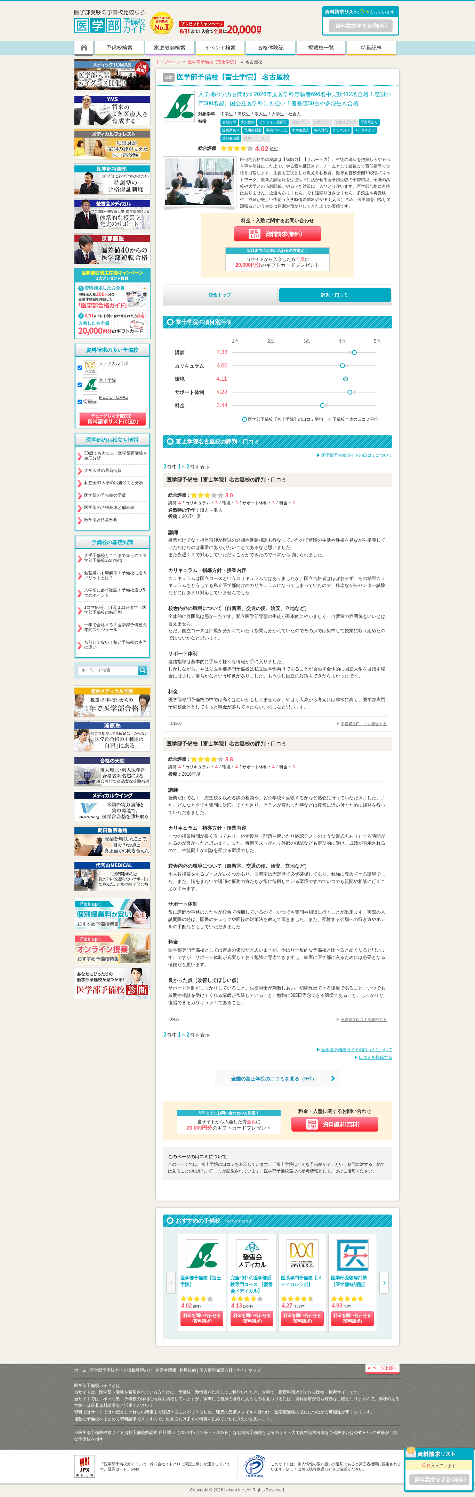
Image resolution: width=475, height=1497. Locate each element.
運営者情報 (165, 1370)
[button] (384, 1283)
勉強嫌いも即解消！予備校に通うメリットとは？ (115, 575)
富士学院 (107, 380)
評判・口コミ (334, 294)
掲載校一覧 (321, 48)
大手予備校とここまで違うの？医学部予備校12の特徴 (115, 558)
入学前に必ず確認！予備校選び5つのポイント (114, 592)
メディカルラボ (113, 363)
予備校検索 (119, 48)
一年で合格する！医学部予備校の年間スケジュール (115, 627)
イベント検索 (220, 48)
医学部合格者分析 (101, 519)
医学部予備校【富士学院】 (213, 62)
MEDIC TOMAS (113, 397)
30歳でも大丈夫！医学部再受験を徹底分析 (115, 455)
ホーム (80, 1370)
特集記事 (371, 48)
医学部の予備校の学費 (105, 495)
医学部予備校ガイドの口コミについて (356, 455)
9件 (274, 149)
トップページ (168, 62)
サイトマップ (248, 1370)
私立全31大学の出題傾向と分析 (113, 482)
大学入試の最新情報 (103, 470)
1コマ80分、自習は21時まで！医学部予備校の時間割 (115, 610)
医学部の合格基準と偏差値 (109, 507)
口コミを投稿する (375, 1057)
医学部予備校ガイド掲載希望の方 (121, 1370)
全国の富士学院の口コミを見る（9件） (274, 1078)
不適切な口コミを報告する (364, 724)
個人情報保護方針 (216, 1370)
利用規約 (187, 1370)
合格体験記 (271, 48)
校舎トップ (220, 294)
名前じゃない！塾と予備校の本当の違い (115, 645)
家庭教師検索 (169, 48)
